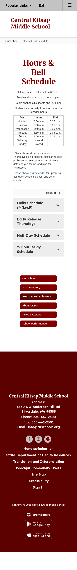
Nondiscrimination (38, 449)
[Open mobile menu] (70, 5)
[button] (18, 5)
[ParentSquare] (38, 514)
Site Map (38, 474)
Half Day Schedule (33, 235)
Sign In (38, 487)
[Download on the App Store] (38, 535)
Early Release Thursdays (29, 221)
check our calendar (33, 173)
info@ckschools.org (44, 427)
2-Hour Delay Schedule (29, 249)
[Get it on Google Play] (38, 524)
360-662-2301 (43, 422)
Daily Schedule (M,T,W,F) (30, 205)
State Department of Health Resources (38, 455)
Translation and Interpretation (38, 461)
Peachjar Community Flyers (38, 468)
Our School (11, 41)
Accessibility (38, 481)
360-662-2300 (44, 417)
